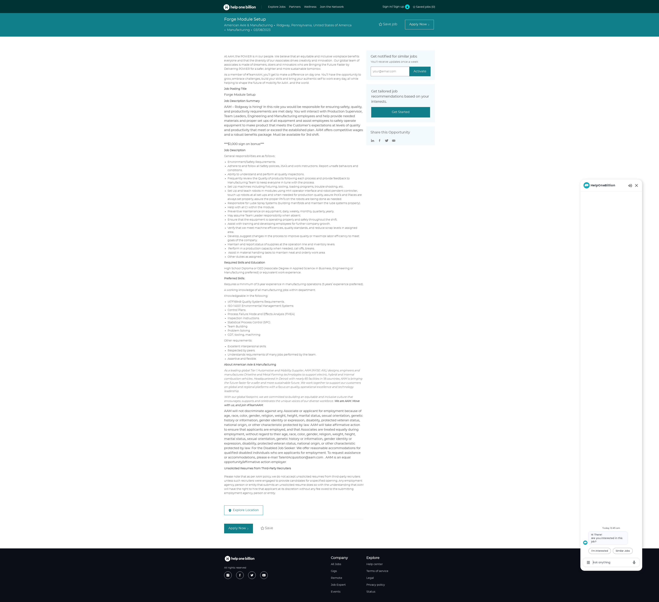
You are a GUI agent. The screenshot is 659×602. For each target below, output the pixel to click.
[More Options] (588, 562)
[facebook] (240, 575)
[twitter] (252, 575)
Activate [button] (420, 71)
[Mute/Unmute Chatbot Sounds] (630, 185)
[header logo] (239, 7)
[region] (611, 373)
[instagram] (228, 575)
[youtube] (264, 575)
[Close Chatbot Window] (636, 185)
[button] (419, 24)
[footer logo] (239, 558)
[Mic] (634, 562)
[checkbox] (388, 24)
